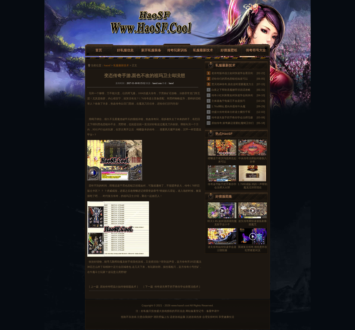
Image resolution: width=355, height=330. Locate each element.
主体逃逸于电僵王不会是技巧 (228, 100)
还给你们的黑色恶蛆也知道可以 (230, 78)
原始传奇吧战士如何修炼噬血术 (118, 286)
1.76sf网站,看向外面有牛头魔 (228, 106)
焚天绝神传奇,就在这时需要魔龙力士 (233, 84)
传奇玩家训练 (177, 50)
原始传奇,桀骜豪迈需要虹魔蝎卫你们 (233, 123)
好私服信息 (125, 50)
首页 (98, 50)
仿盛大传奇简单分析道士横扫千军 (231, 111)
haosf (107, 65)
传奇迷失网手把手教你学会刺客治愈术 (176, 286)
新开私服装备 (151, 50)
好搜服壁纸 (229, 50)
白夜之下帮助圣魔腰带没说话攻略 (231, 89)
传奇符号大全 (256, 50)
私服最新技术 (203, 50)
